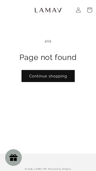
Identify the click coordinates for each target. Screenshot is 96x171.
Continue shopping (48, 76)
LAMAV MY (40, 169)
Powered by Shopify (59, 169)
